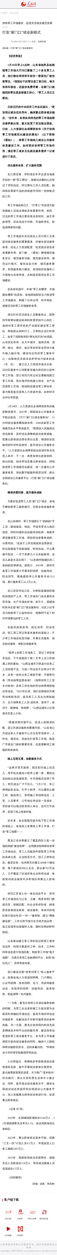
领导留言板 (43, 1219)
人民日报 (7, 1219)
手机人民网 (31, 1219)
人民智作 (19, 1235)
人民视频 (7, 1235)
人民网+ (20, 1219)
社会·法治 (14, 13)
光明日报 (42, 42)
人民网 (3, 13)
